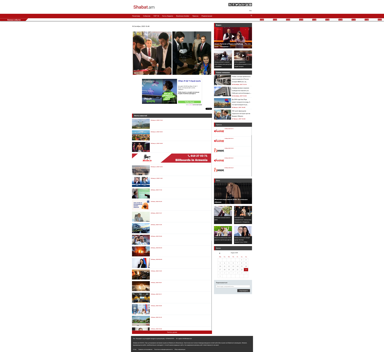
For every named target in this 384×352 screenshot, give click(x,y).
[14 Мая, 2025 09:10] (223, 135)
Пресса (195, 16)
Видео (218, 25)
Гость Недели (167, 16)
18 (224, 269)
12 (229, 266)
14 (237, 266)
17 (220, 269)
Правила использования (145, 349)
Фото (218, 180)
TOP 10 (156, 16)
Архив (218, 248)
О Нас (134, 349)
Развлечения (207, 16)
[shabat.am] (144, 8)
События (146, 16)
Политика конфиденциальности (163, 349)
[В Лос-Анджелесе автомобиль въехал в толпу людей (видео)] (243, 55)
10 (220, 266)
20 (233, 269)
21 (237, 269)
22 (241, 269)
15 (241, 266)
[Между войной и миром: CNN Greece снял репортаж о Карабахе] (223, 55)
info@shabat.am (187, 338)
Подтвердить (243, 291)
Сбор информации (179, 349)
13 (233, 266)
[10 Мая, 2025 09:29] (224, 154)
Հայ (250, 10)
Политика (136, 16)
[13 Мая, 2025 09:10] (223, 144)
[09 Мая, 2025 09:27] (224, 174)
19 (229, 269)
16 (246, 266)
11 (224, 266)
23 (246, 269)
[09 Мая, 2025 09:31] (224, 164)
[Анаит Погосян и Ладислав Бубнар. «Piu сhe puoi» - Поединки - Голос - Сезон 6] (233, 37)
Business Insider (182, 16)
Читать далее (172, 332)
